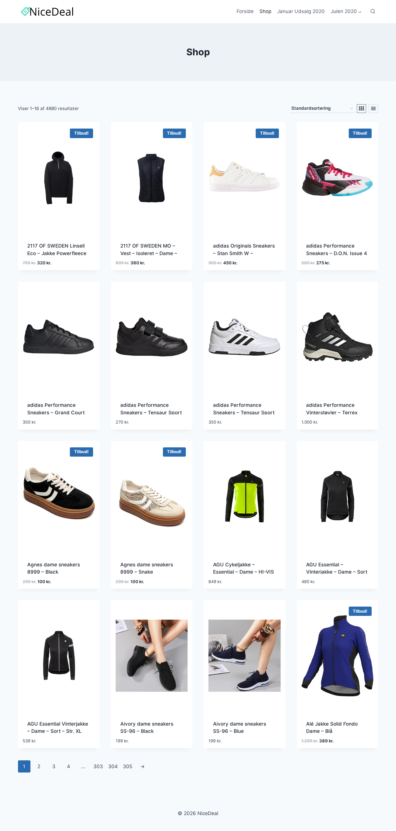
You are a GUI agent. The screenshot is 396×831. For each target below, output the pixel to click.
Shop (265, 11)
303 (98, 766)
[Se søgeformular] (373, 11)
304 (113, 766)
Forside (245, 11)
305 (127, 766)
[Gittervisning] (361, 108)
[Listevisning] (373, 108)
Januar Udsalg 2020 (301, 11)
